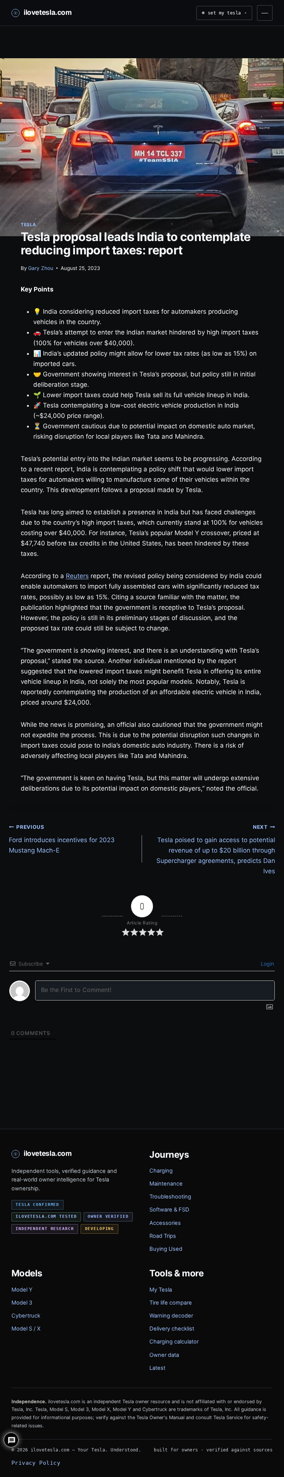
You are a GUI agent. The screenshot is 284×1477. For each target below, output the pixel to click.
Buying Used (165, 1249)
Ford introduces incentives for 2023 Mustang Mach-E (62, 839)
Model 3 (21, 1302)
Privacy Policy (35, 1463)
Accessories (165, 1223)
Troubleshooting (170, 1196)
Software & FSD (169, 1209)
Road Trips (162, 1236)
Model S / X (25, 1328)
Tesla (28, 224)
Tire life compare (170, 1302)
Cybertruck (25, 1315)
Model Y (22, 1289)
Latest (157, 1368)
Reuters (77, 576)
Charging (161, 1170)
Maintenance (166, 1183)
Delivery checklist (171, 1328)
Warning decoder (171, 1315)
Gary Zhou (40, 268)
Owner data (164, 1355)
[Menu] (265, 13)
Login (266, 963)
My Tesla (160, 1289)
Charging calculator (174, 1341)
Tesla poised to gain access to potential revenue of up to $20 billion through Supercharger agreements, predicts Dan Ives (215, 849)
